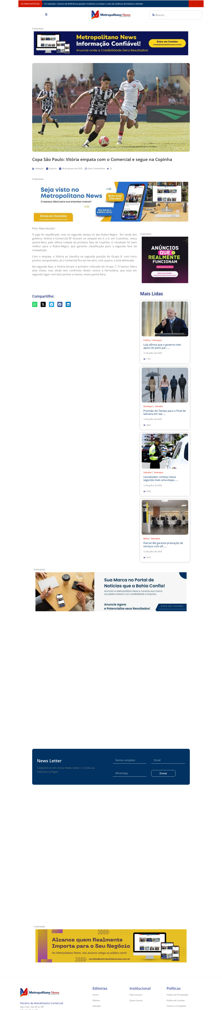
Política (146, 340)
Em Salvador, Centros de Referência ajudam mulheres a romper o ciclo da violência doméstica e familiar (93, 3)
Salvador (159, 406)
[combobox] (176, 14)
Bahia (146, 538)
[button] (108, 169)
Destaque (157, 340)
